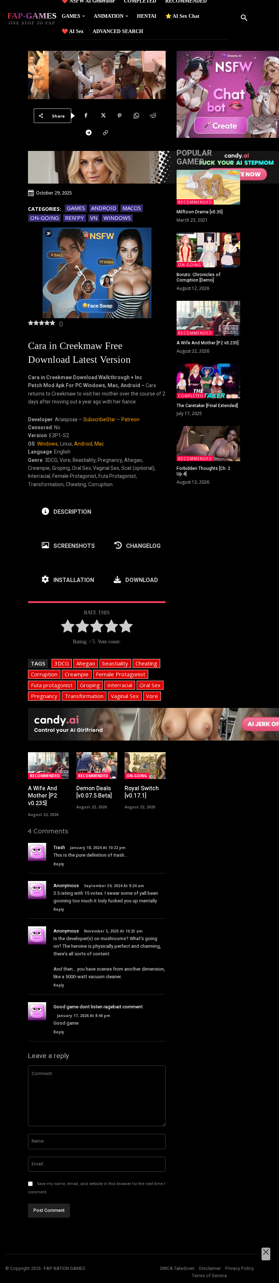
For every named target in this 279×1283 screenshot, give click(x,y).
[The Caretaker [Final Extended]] (208, 381)
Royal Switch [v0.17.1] (142, 792)
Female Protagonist (120, 674)
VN (93, 217)
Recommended (45, 775)
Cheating (146, 663)
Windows (117, 217)
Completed (190, 395)
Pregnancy (44, 696)
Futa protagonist (52, 685)
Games (76, 208)
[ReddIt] (153, 115)
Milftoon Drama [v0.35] (200, 212)
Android (103, 208)
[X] (103, 115)
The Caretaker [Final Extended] (207, 405)
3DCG (61, 663)
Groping (90, 685)
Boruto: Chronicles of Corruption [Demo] (199, 277)
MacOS (131, 208)
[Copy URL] (105, 133)
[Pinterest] (119, 115)
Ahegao (85, 663)
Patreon (130, 419)
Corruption (44, 674)
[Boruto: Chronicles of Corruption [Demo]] (208, 250)
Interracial (119, 685)
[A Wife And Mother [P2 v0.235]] (48, 765)
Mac (99, 444)
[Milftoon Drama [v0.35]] (208, 187)
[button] (244, 18)
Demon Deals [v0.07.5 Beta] (94, 792)
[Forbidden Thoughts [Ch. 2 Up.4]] (208, 443)
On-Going (44, 217)
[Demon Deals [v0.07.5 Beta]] (96, 765)
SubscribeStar (99, 419)
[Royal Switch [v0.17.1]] (145, 765)
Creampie (77, 674)
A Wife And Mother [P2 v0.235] (42, 796)
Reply (58, 863)
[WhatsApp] (136, 115)
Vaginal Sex (125, 696)
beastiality (115, 663)
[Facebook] (86, 115)
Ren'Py (74, 217)
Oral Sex (150, 685)
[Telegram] (88, 133)
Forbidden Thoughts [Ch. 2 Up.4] (203, 471)
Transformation (84, 696)
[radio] (67, 627)
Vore (152, 696)
